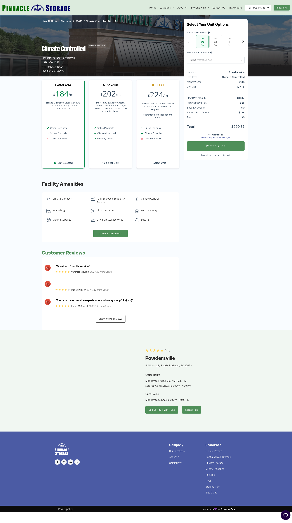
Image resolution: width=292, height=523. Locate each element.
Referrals (210, 474)
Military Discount (214, 468)
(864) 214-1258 (50, 62)
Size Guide (211, 492)
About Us (174, 456)
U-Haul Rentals (213, 451)
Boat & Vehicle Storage (218, 456)
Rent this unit (216, 146)
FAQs (208, 480)
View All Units (49, 21)
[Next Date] (243, 41)
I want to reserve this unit (215, 155)
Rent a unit (282, 7)
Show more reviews (110, 318)
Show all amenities (110, 233)
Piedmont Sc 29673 (71, 21)
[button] (57, 462)
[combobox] (216, 59)
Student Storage (214, 462)
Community (175, 462)
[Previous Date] (188, 41)
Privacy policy (65, 509)
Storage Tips (212, 486)
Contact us (191, 409)
